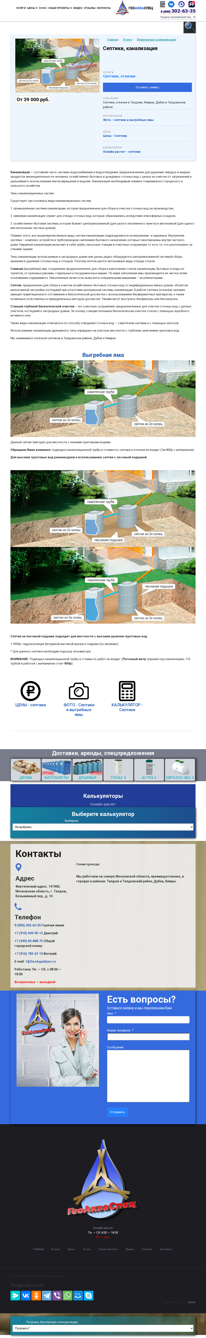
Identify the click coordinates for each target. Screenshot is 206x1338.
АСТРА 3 (149, 778)
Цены (71, 1249)
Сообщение (115, 1047)
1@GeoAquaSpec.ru (40, 961)
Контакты (104, 8)
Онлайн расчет (103, 1228)
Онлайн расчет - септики (121, 151)
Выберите (71, 821)
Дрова (26, 778)
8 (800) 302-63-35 (27, 925)
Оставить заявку (147, 87)
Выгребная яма (103, 355)
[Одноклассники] (36, 1295)
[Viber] (57, 1295)
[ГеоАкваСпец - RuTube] (191, 4)
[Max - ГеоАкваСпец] (181, 4)
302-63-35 (178, 11)
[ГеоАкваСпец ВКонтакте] (171, 4)
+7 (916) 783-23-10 (28, 954)
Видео (77, 8)
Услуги (21, 8)
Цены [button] (31, 8)
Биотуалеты (56, 778)
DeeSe (192, 1302)
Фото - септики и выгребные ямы (128, 120)
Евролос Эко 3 (180, 778)
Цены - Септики (115, 136)
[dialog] (189, 26)
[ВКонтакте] (26, 1295)
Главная (38, 1249)
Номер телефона (120, 1030)
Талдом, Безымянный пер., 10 (178, 17)
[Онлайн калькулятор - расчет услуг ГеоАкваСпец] (162, 4)
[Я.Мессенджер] (15, 1295)
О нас (43, 8)
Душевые (87, 778)
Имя (111, 1013)
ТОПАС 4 (118, 778)
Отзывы (90, 8)
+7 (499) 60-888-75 (28, 941)
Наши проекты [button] (59, 8)
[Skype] (88, 1295)
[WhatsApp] (67, 1295)
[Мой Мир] (78, 1295)
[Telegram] (47, 1295)
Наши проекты (108, 1249)
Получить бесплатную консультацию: (52, 1322)
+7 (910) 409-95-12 (28, 933)
